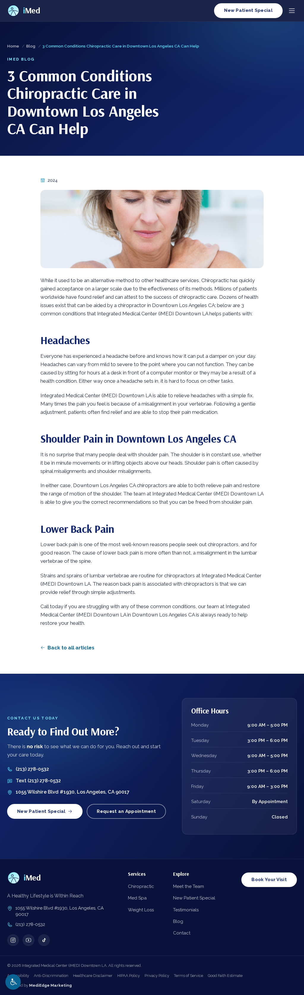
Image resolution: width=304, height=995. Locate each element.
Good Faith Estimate (225, 975)
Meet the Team (188, 886)
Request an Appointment (126, 811)
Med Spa (137, 898)
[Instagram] (13, 940)
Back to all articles (71, 648)
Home (13, 46)
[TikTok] (44, 940)
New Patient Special (248, 10)
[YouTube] (28, 940)
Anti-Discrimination (51, 975)
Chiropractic (141, 886)
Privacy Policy (157, 975)
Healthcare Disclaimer (93, 975)
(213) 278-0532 (32, 769)
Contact (181, 933)
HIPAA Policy (128, 975)
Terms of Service (188, 975)
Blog (30, 46)
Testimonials (186, 910)
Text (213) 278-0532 (38, 780)
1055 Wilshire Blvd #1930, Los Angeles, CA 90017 (72, 792)
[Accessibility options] (13, 982)
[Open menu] (292, 11)
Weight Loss (141, 910)
